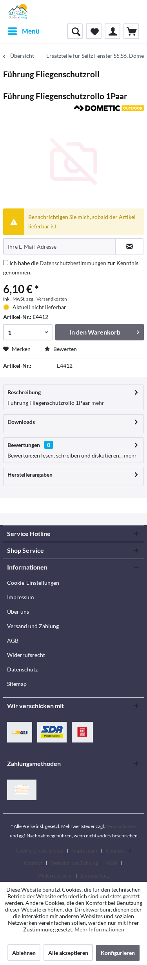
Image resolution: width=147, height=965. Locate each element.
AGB (12, 640)
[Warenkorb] (131, 31)
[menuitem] (23, 31)
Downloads (21, 421)
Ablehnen (24, 952)
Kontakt (33, 863)
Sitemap (17, 683)
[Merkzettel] (94, 31)
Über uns (18, 611)
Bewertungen (23, 445)
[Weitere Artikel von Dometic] (109, 112)
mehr (97, 402)
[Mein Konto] (112, 31)
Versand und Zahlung (33, 626)
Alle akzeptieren (68, 952)
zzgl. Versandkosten (46, 299)
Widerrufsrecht (26, 655)
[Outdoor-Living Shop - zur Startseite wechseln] (18, 12)
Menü (31, 31)
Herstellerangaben (30, 474)
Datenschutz (22, 669)
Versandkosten (121, 826)
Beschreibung (24, 392)
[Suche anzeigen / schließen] (75, 31)
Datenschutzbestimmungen (73, 263)
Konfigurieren (118, 952)
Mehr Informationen (99, 929)
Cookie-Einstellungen (33, 582)
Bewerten (64, 348)
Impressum (20, 597)
